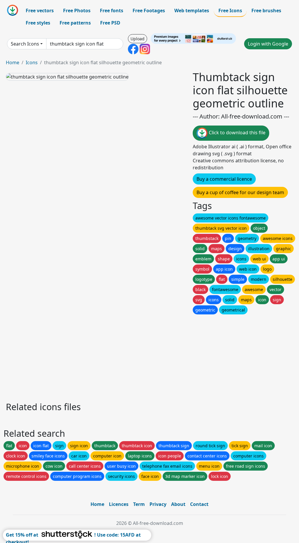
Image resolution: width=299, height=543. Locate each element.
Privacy (158, 504)
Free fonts (111, 10)
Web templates (191, 10)
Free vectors (40, 10)
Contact (199, 504)
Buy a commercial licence (224, 179)
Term (139, 504)
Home (12, 62)
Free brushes (266, 10)
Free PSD (110, 23)
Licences (118, 504)
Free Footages (149, 10)
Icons (32, 62)
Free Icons (230, 10)
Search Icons (25, 44)
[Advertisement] (149, 356)
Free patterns (75, 23)
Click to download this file (236, 133)
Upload (138, 38)
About (178, 504)
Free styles (38, 23)
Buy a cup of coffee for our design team (240, 192)
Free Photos (77, 10)
